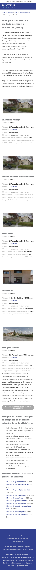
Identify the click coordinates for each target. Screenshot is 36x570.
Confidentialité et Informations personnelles (18, 549)
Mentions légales (24, 547)
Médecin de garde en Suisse (18, 566)
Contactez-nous (10, 547)
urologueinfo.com (18, 541)
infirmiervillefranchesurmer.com (17, 538)
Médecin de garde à (16, 501)
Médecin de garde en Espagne (21, 563)
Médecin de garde (7, 12)
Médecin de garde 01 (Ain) (22, 12)
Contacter (13, 130)
